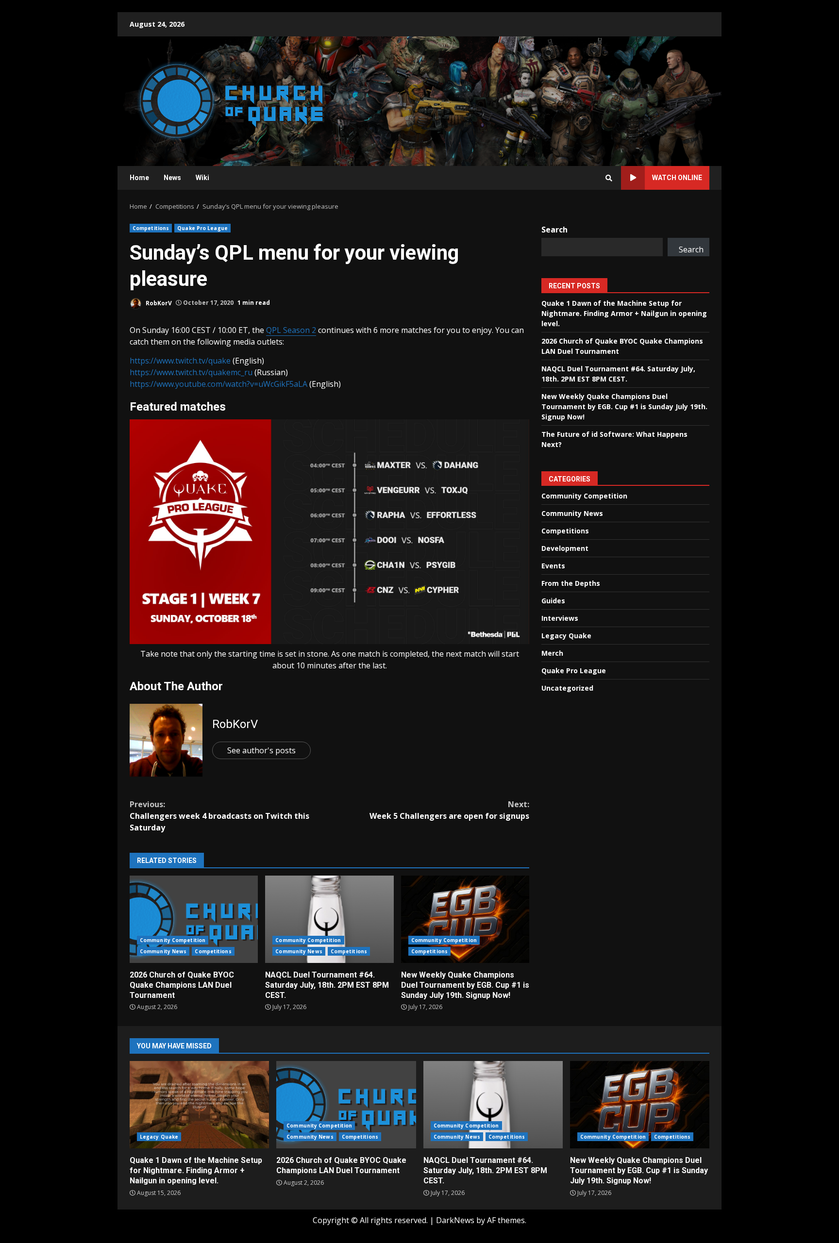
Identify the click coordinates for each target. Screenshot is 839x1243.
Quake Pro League (202, 228)
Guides (553, 600)
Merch (552, 653)
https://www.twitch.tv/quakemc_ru (191, 372)
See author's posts (261, 750)
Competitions (151, 228)
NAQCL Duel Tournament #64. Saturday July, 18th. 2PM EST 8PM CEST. (329, 919)
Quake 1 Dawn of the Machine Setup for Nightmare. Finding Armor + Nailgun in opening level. (624, 313)
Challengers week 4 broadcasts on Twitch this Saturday (219, 816)
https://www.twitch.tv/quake (180, 360)
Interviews (559, 618)
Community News (163, 951)
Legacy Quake (566, 635)
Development (564, 548)
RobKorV (158, 302)
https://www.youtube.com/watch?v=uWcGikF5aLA (218, 384)
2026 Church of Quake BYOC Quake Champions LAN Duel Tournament (194, 919)
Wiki (202, 178)
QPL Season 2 (291, 330)
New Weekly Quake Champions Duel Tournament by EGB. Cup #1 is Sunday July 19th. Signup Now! (465, 919)
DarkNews (455, 1220)
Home (139, 178)
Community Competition (172, 940)
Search (554, 229)
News (172, 178)
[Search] (608, 178)
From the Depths (570, 583)
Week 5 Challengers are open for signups (449, 810)
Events (553, 565)
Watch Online (677, 178)
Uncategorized (567, 688)
